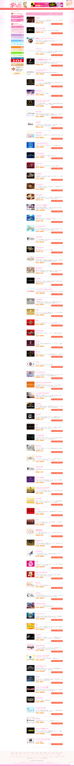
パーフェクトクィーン (40, 71)
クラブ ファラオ (38, 238)
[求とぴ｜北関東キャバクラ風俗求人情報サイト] (18, 6)
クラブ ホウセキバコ (39, 531)
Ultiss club (38, 582)
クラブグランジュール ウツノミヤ (42, 657)
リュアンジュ (38, 279)
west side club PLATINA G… (42, 143)
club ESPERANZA (40, 257)
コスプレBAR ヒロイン (41, 666)
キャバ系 (15, 756)
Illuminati (38, 718)
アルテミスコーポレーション (41, 39)
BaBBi (37, 561)
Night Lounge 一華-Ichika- (42, 572)
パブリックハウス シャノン (40, 29)
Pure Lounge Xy (39, 184)
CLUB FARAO (39, 236)
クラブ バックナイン (39, 447)
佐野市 (57, 752)
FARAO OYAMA (39, 466)
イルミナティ (38, 719)
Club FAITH (38, 498)
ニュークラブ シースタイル (40, 709)
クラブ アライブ (38, 404)
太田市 (28, 752)
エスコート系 (27, 756)
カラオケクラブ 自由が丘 (41, 205)
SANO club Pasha (40, 247)
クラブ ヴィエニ (38, 133)
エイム (37, 520)
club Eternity (38, 111)
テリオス (37, 677)
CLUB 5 (37, 361)
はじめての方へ (46, 756)
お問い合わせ (63, 756)
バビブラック (38, 541)
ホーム (12, 756)
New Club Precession (40, 372)
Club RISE (38, 122)
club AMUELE (39, 551)
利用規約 (57, 756)
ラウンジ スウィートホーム (40, 604)
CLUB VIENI (39, 132)
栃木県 (41, 752)
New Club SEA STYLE (41, 707)
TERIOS (37, 676)
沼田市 (17, 752)
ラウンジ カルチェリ (39, 195)
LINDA (37, 309)
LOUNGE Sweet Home (41, 603)
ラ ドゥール (38, 510)
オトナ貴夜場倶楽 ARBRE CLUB (43, 59)
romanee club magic (40, 645)
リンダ (37, 311)
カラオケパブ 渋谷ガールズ (42, 728)
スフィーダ (38, 321)
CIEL (37, 424)
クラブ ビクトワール (39, 81)
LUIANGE (38, 278)
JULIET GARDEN (40, 477)
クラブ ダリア (38, 174)
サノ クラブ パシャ (39, 248)
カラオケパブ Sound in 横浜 (42, 687)
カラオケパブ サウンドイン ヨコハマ (42, 688)
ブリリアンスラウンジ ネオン (41, 102)
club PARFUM (39, 268)
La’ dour (37, 509)
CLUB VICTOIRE (40, 80)
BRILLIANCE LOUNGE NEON (43, 100)
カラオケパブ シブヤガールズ (41, 729)
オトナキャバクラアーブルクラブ (42, 60)
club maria (38, 341)
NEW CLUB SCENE (40, 226)
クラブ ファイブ (38, 363)
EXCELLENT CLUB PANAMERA (43, 382)
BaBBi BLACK (39, 540)
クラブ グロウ (38, 352)
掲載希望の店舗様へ (30, 758)
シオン (37, 625)
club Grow (38, 351)
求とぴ (36, 760)
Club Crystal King (40, 153)
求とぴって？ (52, 756)
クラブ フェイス (38, 499)
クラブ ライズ (38, 123)
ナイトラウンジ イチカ (40, 573)
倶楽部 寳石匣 (39, 530)
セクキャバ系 (21, 756)
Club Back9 (38, 445)
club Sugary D (39, 90)
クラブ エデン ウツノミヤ (40, 394)
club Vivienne (39, 456)
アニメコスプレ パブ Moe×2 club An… (44, 289)
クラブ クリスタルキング (40, 154)
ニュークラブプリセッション (41, 373)
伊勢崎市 (32, 752)
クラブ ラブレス (38, 698)
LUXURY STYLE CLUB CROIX (43, 739)
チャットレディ (33, 756)
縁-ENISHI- (38, 414)
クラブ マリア (38, 342)
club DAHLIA (39, 173)
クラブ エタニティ (39, 112)
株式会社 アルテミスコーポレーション (45, 38)
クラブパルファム (39, 269)
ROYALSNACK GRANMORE (42, 487)
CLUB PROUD (39, 299)
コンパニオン (40, 756)
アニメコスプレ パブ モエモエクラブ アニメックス (45, 290)
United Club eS (39, 163)
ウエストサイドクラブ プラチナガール (43, 144)
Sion (37, 624)
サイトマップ (37, 758)
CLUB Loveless (39, 697)
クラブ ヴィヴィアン (39, 457)
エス (36, 164)
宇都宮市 (45, 752)
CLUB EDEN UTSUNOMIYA (42, 393)
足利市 (61, 752)
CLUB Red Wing (39, 330)
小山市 (49, 752)
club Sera (38, 17)
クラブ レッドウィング (40, 331)
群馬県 (13, 752)
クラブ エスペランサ (39, 258)
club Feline (38, 593)
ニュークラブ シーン (39, 227)
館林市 (37, 752)
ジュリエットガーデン (40, 478)
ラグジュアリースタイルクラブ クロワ (43, 740)
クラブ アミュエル (39, 552)
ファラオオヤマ (38, 468)
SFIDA (37, 320)
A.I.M (37, 519)
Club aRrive (38, 403)
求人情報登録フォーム (44, 758)
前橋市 (20, 752)
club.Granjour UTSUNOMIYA (42, 655)
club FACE (38, 634)
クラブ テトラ (39, 48)
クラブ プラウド (38, 300)
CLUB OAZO (39, 215)
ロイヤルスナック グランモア (41, 489)
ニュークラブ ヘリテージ (40, 436)
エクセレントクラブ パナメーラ (41, 383)
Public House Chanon (40, 28)
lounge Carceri (39, 194)
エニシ (37, 415)
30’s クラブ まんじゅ (40, 613)
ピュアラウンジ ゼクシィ (40, 185)
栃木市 (53, 752)
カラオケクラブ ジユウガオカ (41, 206)
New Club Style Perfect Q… (42, 70)
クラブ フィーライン (39, 594)
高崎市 (24, 752)
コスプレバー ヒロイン (40, 667)
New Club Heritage (40, 435)
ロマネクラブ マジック (40, 646)
